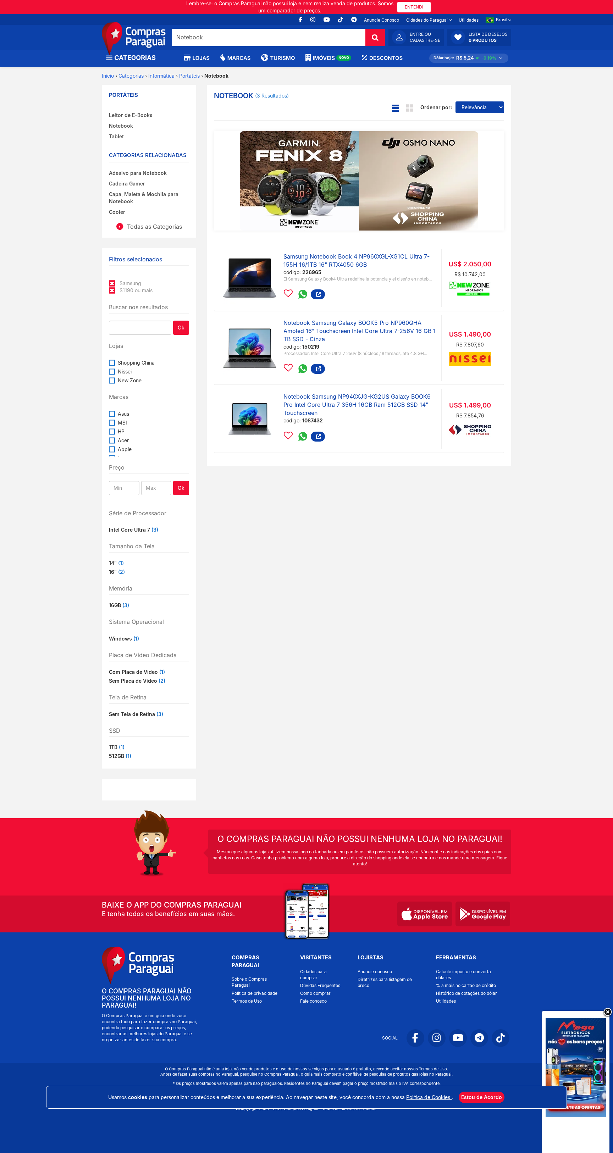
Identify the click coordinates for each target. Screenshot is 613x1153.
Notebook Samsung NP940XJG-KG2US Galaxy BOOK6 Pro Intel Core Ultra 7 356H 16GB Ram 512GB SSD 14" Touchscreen (357, 404)
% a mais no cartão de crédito (466, 985)
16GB (119, 605)
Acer (123, 440)
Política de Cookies (429, 1097)
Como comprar (315, 993)
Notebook (121, 126)
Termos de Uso (247, 1001)
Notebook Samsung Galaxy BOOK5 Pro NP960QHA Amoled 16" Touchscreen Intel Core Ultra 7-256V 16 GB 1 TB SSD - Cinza (359, 331)
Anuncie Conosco (381, 20)
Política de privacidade (254, 993)
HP (121, 431)
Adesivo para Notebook (138, 173)
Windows (124, 639)
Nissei (125, 371)
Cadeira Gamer (127, 184)
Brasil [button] (502, 19)
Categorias (131, 76)
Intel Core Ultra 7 (133, 530)
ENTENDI (414, 7)
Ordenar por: (436, 107)
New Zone (130, 380)
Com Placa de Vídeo (137, 672)
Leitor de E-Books (131, 115)
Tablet (116, 136)
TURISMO (282, 58)
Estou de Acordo (481, 1097)
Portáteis (189, 76)
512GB (120, 756)
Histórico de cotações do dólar (466, 993)
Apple (125, 449)
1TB (117, 747)
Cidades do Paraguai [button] (427, 20)
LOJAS (201, 58)
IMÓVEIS (331, 58)
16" (117, 572)
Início (108, 76)
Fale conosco (313, 1001)
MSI (122, 423)
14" (116, 563)
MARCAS (238, 58)
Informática (161, 76)
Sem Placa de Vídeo (137, 681)
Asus (123, 414)
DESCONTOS (386, 58)
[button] (479, 37)
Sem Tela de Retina (136, 714)
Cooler (117, 212)
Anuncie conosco (375, 971)
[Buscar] (375, 37)
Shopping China (136, 363)
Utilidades (469, 20)
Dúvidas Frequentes (320, 985)
